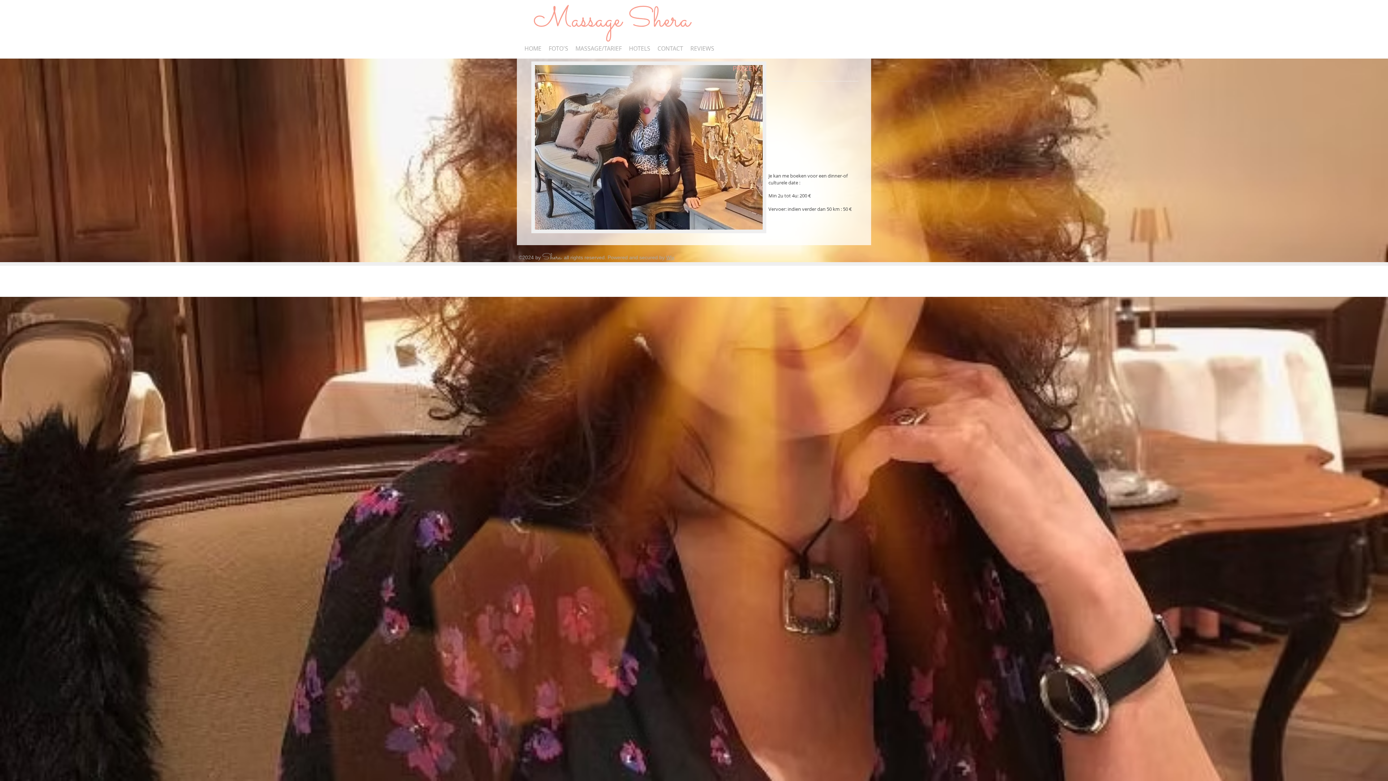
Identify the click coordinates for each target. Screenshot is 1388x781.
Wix (670, 257)
